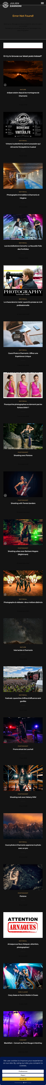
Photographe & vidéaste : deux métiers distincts (23, 602)
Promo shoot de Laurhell (23, 749)
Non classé (23, 992)
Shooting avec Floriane (23, 455)
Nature (23, 89)
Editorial (23, 140)
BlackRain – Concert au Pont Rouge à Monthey (23, 1043)
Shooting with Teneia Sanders (23, 503)
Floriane (23, 896)
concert (23, 1040)
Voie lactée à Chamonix (23, 650)
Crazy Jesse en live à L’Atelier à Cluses (23, 995)
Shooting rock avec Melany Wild (23, 797)
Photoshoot (23, 452)
